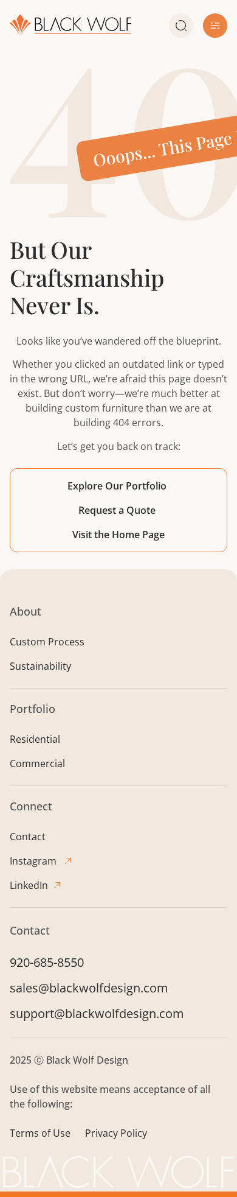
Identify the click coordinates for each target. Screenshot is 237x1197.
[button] (215, 25)
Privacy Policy (116, 1133)
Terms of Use (40, 1133)
